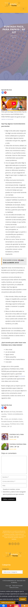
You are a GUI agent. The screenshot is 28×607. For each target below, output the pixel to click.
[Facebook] (2, 92)
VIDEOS (3, 416)
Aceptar (22, 599)
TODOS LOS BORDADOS (15, 414)
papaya (7, 424)
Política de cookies (14, 587)
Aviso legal (8, 585)
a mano (6, 419)
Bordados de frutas (10, 412)
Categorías (5, 569)
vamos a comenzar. (7, 119)
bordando (22, 376)
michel (14, 37)
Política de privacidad (17, 585)
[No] (16, 603)
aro (10, 419)
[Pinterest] (5, 92)
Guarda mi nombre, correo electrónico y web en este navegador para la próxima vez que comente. (14, 491)
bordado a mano (17, 419)
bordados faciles (18, 421)
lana (2, 424)
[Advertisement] (14, 53)
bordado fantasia (6, 421)
